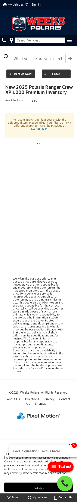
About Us (13, 399)
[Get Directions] (11, 40)
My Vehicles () (18, 4)
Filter (56, 74)
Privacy (49, 399)
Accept (39, 487)
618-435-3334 (39, 128)
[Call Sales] (5, 40)
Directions (32, 399)
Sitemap (40, 403)
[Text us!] (60, 467)
